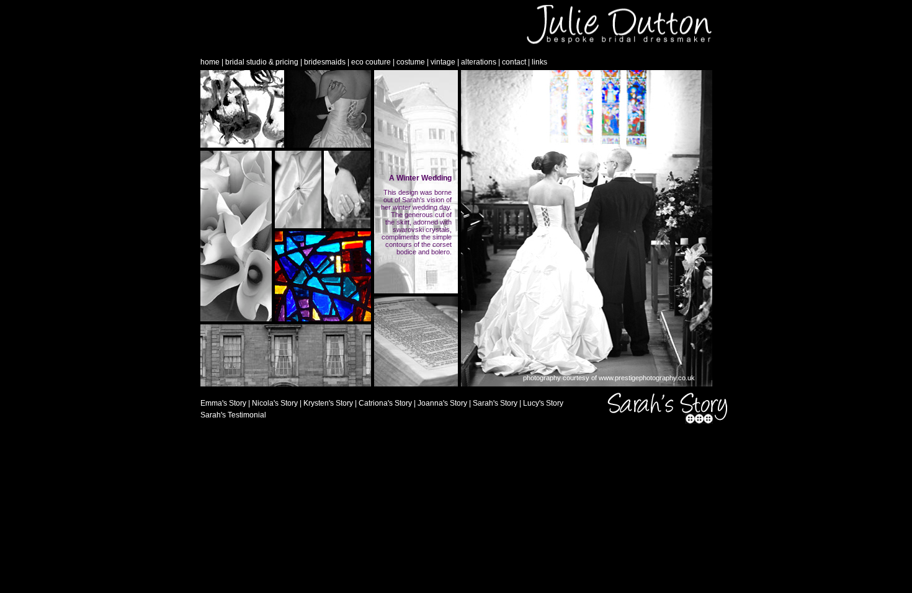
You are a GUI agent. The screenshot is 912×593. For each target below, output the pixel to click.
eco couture (371, 62)
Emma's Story (223, 403)
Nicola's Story (275, 403)
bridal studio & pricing (261, 62)
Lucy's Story (543, 403)
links (539, 62)
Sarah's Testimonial (233, 415)
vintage (443, 62)
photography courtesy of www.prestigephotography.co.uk (609, 377)
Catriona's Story (385, 403)
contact (514, 62)
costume (410, 62)
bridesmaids (325, 62)
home (210, 62)
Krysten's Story (328, 403)
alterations (478, 62)
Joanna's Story (442, 403)
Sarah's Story (495, 403)
